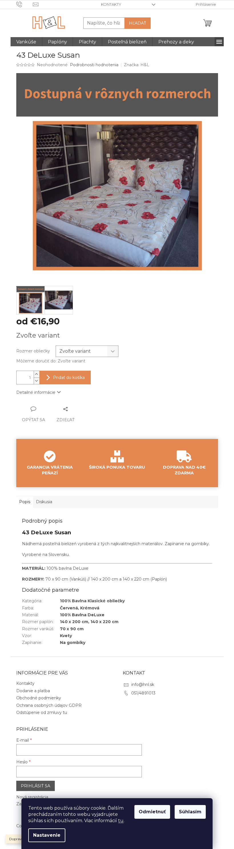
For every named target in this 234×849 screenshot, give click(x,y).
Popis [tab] (24, 501)
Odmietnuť (152, 811)
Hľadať (137, 23)
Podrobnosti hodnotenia (94, 64)
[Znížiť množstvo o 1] (36, 381)
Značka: (136, 64)
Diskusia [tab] (44, 501)
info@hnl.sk (142, 684)
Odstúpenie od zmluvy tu (41, 712)
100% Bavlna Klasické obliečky (92, 600)
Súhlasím (190, 811)
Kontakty (111, 4)
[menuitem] (26, 42)
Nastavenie (46, 835)
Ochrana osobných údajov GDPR (49, 705)
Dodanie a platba (33, 690)
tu (121, 820)
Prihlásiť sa (35, 785)
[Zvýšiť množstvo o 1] (36, 374)
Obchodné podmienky (38, 698)
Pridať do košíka (69, 377)
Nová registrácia (32, 797)
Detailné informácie (35, 392)
